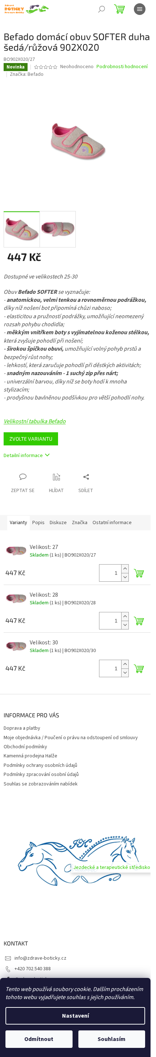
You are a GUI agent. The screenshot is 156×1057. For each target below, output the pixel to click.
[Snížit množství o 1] (124, 577)
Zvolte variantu (30, 439)
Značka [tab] (79, 522)
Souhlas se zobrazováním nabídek (41, 784)
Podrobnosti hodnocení (122, 66)
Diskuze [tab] (58, 522)
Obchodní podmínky (25, 746)
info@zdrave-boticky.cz (40, 958)
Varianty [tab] (18, 522)
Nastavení (75, 1016)
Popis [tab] (38, 522)
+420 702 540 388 (33, 968)
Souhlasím (112, 1039)
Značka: (27, 74)
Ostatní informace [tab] (112, 522)
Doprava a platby (22, 728)
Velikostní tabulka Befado (35, 421)
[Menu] (139, 9)
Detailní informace (23, 455)
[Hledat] (101, 9)
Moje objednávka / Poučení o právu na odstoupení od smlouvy (71, 737)
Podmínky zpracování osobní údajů (41, 774)
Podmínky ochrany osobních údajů (40, 765)
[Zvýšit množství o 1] (124, 569)
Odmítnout (38, 1039)
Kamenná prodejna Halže (30, 756)
